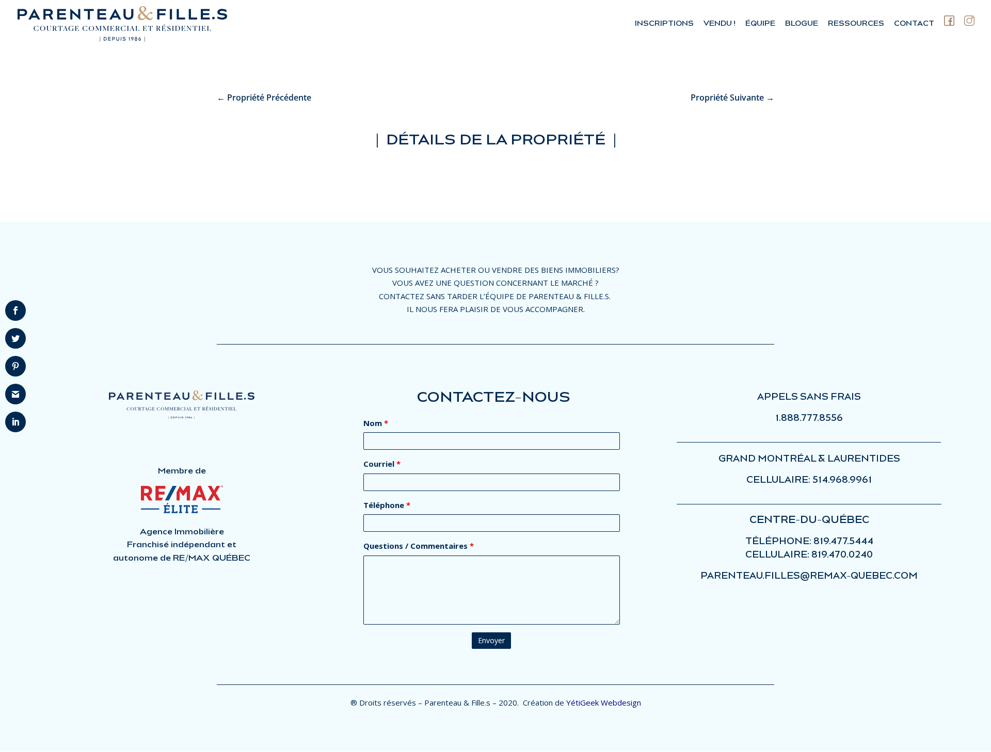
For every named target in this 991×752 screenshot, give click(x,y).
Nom (375, 423)
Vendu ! (720, 23)
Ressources (856, 23)
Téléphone (386, 505)
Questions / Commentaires (418, 546)
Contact (914, 23)
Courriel (382, 464)
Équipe (760, 23)
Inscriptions (664, 23)
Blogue (801, 23)
